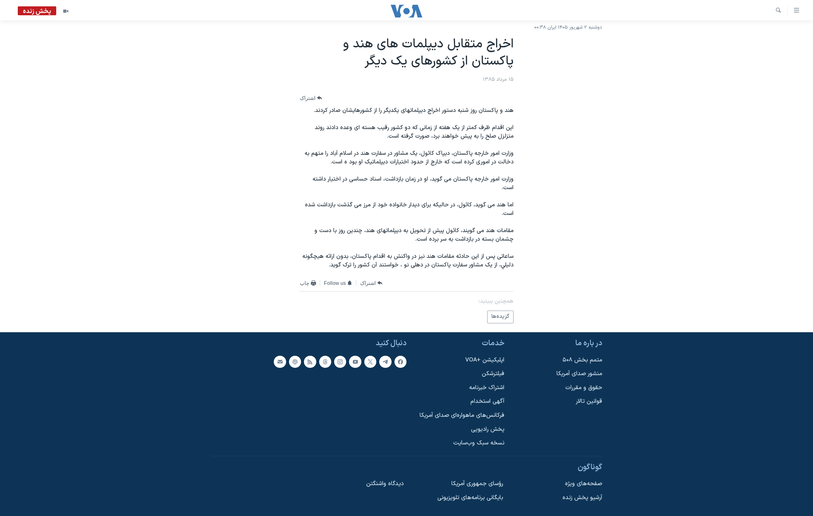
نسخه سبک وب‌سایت (478, 443)
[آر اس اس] (310, 361)
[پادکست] (295, 361)
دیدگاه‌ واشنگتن (385, 483)
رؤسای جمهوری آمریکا (477, 483)
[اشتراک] (280, 361)
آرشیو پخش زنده (582, 497)
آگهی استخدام (487, 401)
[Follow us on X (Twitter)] (370, 361)
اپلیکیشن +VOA (484, 359)
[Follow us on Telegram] (385, 361)
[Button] (311, 98)
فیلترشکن (493, 373)
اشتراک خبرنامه (486, 387)
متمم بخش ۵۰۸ (582, 359)
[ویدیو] (65, 11)
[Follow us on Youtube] (355, 361)
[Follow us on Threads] (325, 361)
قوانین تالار (589, 401)
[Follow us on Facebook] (400, 361)
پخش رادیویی (487, 429)
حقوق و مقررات (583, 387)
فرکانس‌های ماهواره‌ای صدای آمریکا (462, 415)
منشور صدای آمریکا (579, 373)
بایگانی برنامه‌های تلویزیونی (470, 497)
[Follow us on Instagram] (340, 361)
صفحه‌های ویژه (583, 483)
